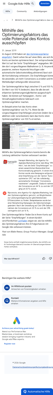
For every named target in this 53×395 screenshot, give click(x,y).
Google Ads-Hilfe (19, 3)
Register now (9, 344)
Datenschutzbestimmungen (24, 367)
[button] (4, 4)
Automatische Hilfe (39, 391)
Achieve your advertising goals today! (18, 328)
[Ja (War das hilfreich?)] (43, 258)
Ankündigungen (40, 11)
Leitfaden (22, 221)
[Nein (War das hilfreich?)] (50, 258)
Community (22, 11)
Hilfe (8, 11)
